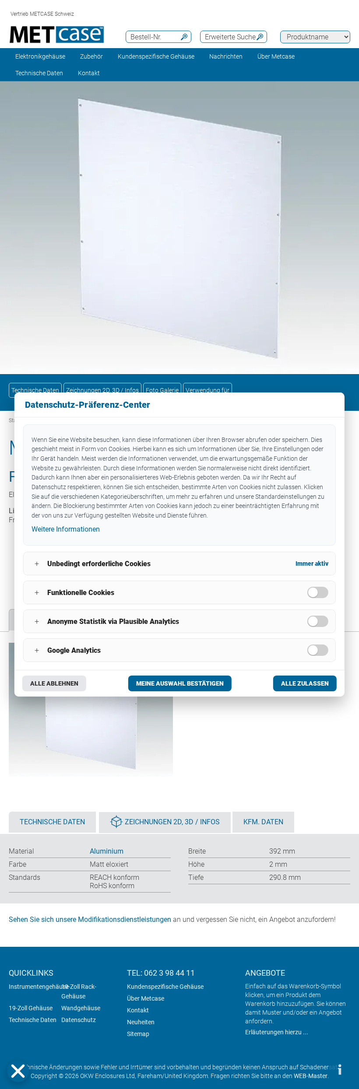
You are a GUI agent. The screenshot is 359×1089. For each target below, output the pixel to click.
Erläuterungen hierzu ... (276, 1032)
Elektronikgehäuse (40, 56)
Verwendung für (207, 390)
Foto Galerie (162, 390)
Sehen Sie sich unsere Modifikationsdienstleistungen (90, 919)
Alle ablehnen (54, 683)
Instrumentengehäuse (39, 986)
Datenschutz (78, 1019)
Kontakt (138, 1010)
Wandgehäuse (80, 1008)
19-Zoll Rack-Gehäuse (78, 991)
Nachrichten (226, 56)
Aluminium (106, 851)
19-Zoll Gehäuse (31, 1008)
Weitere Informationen (66, 529)
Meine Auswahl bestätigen (180, 683)
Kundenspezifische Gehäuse (156, 56)
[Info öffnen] (339, 1069)
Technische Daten (39, 73)
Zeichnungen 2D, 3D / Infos (102, 390)
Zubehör (91, 56)
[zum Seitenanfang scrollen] (313, 1069)
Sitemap (138, 1033)
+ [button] (37, 563)
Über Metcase (145, 998)
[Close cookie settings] (18, 1071)
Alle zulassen (305, 683)
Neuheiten (141, 1022)
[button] (18, 1071)
